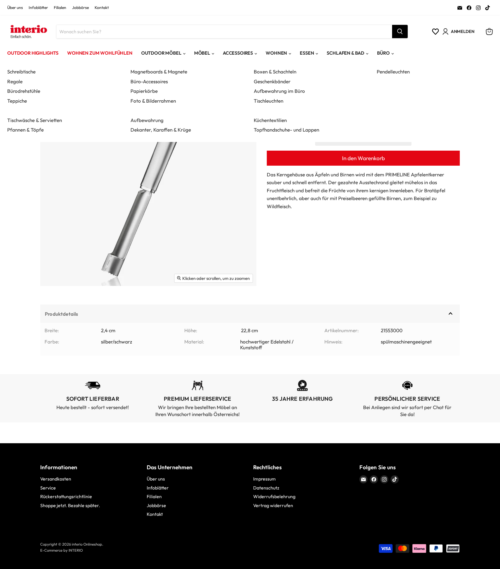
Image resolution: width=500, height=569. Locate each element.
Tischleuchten (268, 101)
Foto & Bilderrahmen (153, 101)
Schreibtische (21, 72)
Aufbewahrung (146, 120)
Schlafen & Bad (345, 53)
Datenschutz (266, 488)
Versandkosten (55, 479)
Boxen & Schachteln (275, 72)
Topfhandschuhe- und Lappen (286, 130)
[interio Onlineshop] (28, 31)
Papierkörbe (144, 91)
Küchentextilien (270, 120)
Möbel (202, 53)
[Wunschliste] (435, 31)
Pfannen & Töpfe (25, 130)
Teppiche (17, 101)
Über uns (15, 7)
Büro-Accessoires (149, 81)
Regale (15, 81)
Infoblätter (38, 7)
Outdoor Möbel (161, 53)
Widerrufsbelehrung (274, 496)
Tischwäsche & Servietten (34, 120)
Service (48, 488)
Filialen (60, 7)
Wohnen (276, 53)
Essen (307, 53)
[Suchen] (400, 31)
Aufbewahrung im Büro (279, 91)
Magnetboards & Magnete (158, 72)
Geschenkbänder (272, 81)
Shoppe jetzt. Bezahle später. (70, 505)
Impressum (264, 479)
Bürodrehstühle (23, 91)
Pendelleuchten (393, 72)
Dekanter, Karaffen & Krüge (160, 130)
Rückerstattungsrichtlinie (66, 496)
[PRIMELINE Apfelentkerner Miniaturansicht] (51, 302)
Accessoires (238, 53)
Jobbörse (80, 7)
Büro (383, 53)
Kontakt (102, 7)
